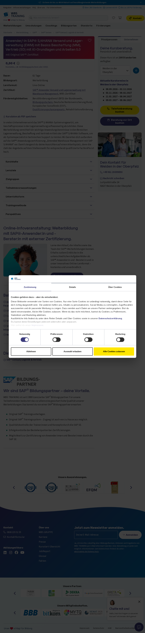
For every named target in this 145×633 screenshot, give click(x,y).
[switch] (57, 339)
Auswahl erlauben (72, 351)
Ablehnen (31, 351)
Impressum (37, 325)
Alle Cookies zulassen (114, 351)
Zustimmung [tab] (30, 287)
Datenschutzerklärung (110, 318)
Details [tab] (72, 287)
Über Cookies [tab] (115, 287)
